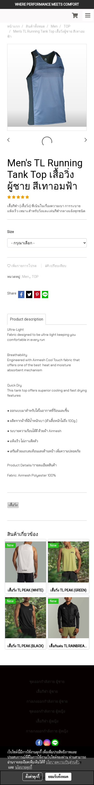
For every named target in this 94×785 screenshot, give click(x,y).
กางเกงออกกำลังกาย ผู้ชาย (47, 701)
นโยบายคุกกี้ (23, 767)
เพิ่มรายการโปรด (24, 266)
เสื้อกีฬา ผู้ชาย (47, 691)
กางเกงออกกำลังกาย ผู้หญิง (47, 731)
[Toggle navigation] (87, 15)
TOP (35, 277)
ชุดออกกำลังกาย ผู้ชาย (47, 681)
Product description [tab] (26, 319)
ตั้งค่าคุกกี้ (32, 776)
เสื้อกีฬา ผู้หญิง (47, 721)
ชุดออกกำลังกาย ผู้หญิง (47, 711)
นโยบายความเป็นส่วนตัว (62, 762)
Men (26, 277)
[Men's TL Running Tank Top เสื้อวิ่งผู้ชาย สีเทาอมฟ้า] (47, 87)
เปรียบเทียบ (57, 266)
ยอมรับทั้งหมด (58, 776)
